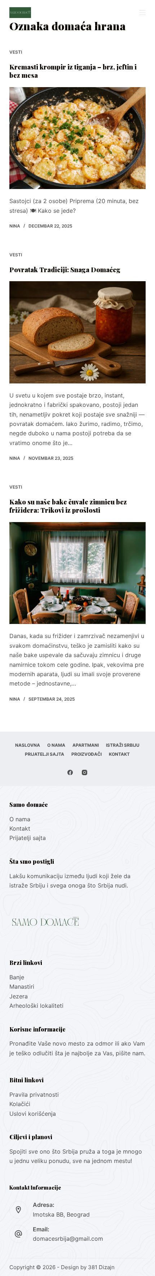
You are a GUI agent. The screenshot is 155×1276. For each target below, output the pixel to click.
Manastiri (21, 986)
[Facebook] (70, 772)
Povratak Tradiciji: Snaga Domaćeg (64, 269)
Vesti (15, 52)
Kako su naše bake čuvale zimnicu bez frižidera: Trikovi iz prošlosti (68, 506)
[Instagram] (84, 772)
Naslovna (27, 745)
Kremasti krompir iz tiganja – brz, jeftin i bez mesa (73, 71)
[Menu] (142, 12)
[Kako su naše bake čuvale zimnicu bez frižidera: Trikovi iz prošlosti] (77, 573)
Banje (17, 977)
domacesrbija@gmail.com (68, 1238)
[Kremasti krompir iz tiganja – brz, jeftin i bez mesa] (77, 138)
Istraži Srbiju (123, 745)
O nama (56, 745)
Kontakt (119, 754)
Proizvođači (86, 754)
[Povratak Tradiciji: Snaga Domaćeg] (77, 332)
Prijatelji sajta (44, 754)
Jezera (18, 996)
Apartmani (85, 745)
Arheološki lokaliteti (36, 1005)
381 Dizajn (101, 1267)
